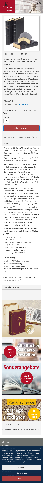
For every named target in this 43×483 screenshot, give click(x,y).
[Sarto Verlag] (7, 6)
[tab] (21, 143)
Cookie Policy (18, 457)
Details (6, 143)
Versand (5, 445)
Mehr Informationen (11, 287)
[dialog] (21, 464)
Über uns (6, 442)
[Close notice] (40, 448)
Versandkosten (24, 104)
